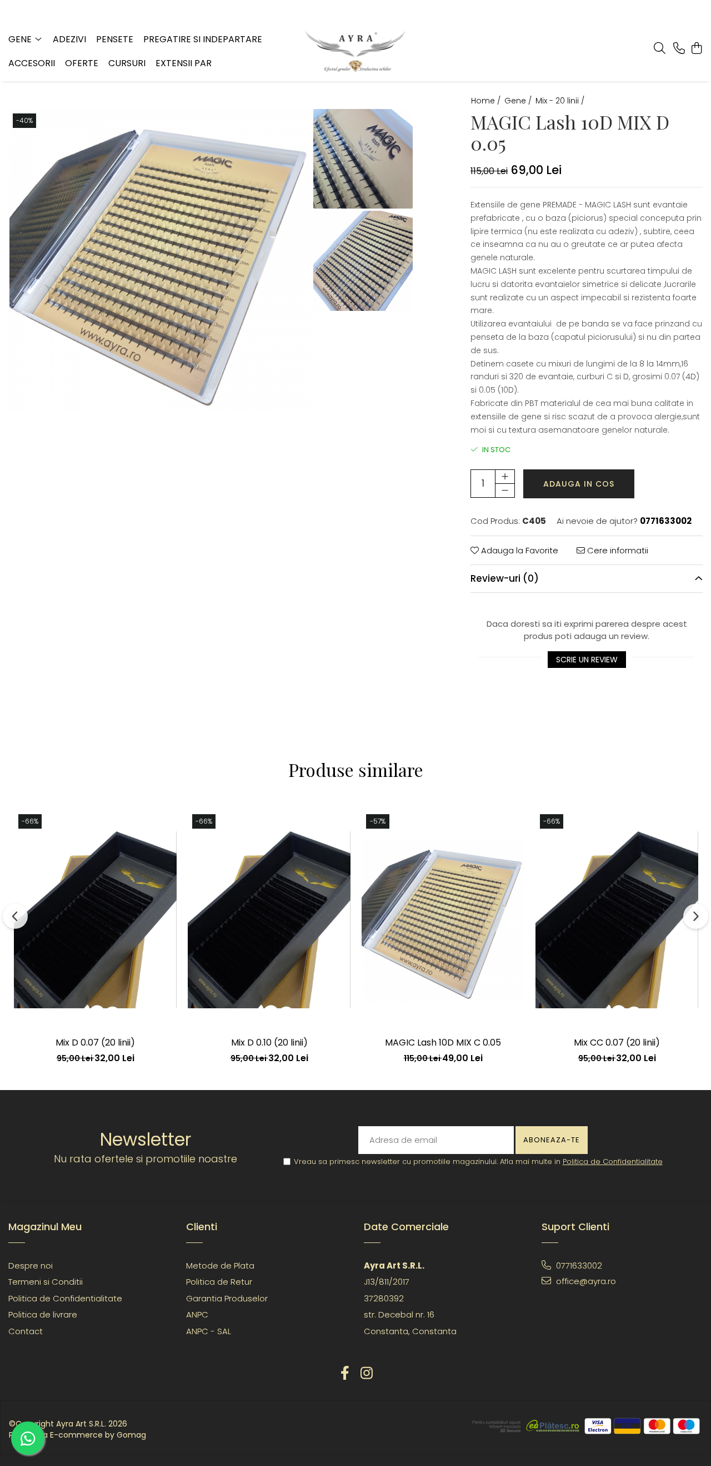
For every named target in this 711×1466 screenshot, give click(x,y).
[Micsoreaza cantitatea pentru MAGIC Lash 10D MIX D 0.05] (505, 490)
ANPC (197, 1314)
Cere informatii (616, 550)
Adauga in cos (578, 483)
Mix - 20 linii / (561, 100)
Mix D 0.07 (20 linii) (95, 1042)
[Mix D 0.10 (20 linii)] (269, 920)
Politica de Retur (219, 1281)
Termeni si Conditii (45, 1281)
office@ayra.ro (585, 1281)
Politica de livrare (42, 1314)
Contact (25, 1331)
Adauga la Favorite (518, 550)
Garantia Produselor (227, 1298)
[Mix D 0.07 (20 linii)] (95, 920)
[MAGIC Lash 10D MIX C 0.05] (443, 920)
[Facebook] (344, 1373)
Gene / (519, 100)
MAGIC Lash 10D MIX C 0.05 (443, 1042)
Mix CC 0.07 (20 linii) (617, 1042)
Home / (487, 100)
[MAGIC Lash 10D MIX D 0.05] (160, 260)
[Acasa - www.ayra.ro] (355, 51)
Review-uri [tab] (504, 578)
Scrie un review (587, 659)
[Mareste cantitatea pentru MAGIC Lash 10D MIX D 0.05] (505, 476)
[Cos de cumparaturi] (697, 49)
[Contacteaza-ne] (679, 49)
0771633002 (578, 1265)
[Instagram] (366, 1373)
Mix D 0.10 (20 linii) (269, 1042)
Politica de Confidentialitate (613, 1161)
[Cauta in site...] (659, 49)
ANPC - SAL (208, 1331)
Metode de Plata (220, 1265)
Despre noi (30, 1265)
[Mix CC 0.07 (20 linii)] (616, 920)
